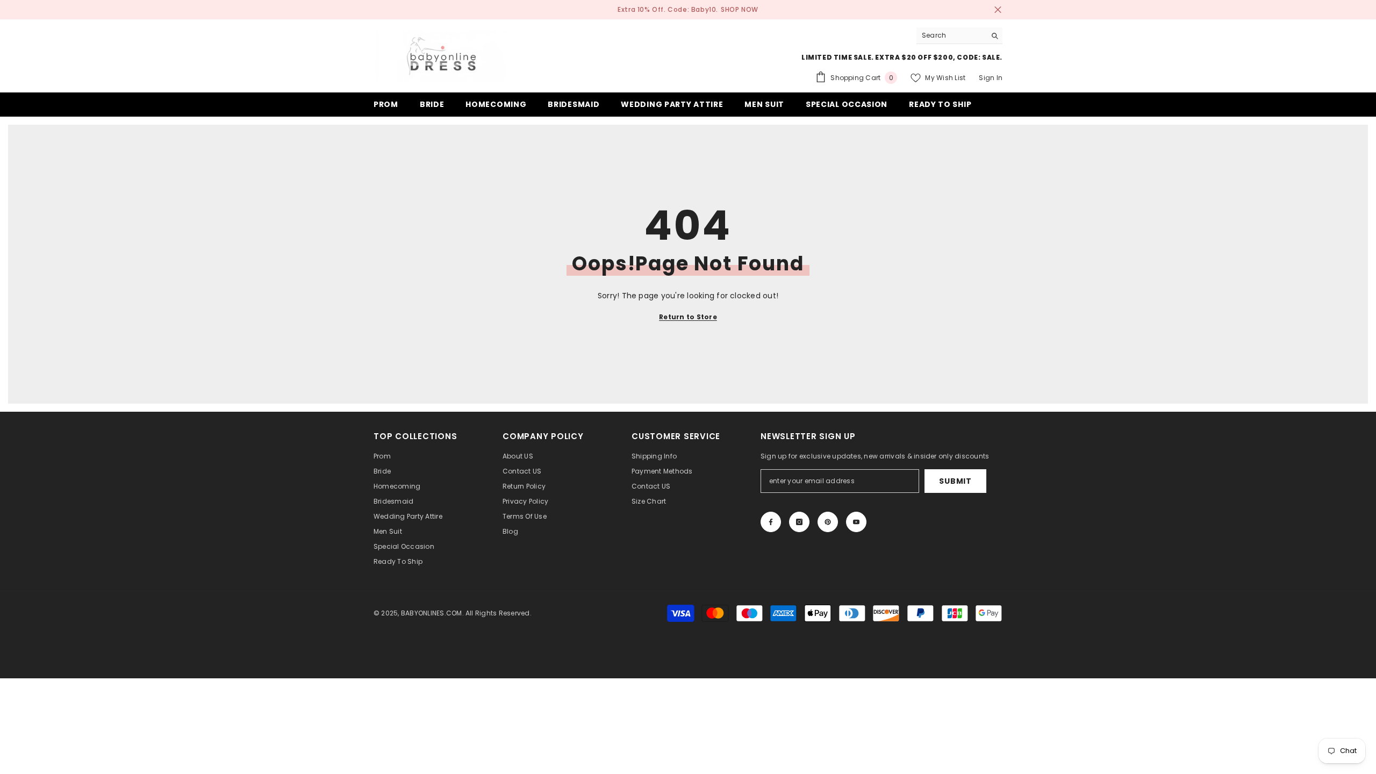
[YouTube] (856, 522)
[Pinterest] (828, 522)
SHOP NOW (739, 9)
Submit (955, 481)
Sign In (990, 77)
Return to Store (688, 316)
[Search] (959, 35)
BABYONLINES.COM (431, 613)
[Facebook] (771, 522)
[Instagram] (799, 522)
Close (997, 10)
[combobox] (951, 35)
